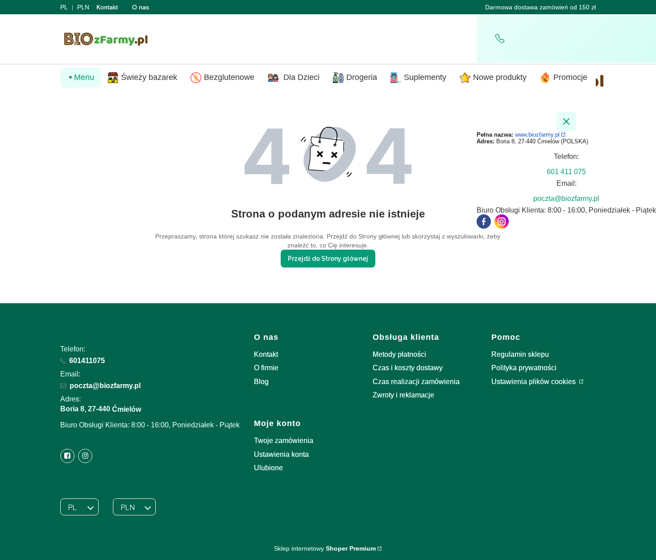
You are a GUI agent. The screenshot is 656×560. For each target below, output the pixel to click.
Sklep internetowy (325, 548)
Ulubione (268, 468)
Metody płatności (399, 354)
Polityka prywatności (523, 368)
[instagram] (501, 221)
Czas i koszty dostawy (408, 368)
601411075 (87, 360)
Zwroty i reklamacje (403, 395)
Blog (261, 381)
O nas (140, 7)
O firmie (266, 368)
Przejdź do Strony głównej (328, 258)
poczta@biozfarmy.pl (105, 385)
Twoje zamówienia (283, 440)
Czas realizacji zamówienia (416, 381)
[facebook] (484, 221)
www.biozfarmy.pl (537, 134)
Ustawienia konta (281, 454)
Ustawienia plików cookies (534, 381)
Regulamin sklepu (520, 354)
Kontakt (107, 7)
